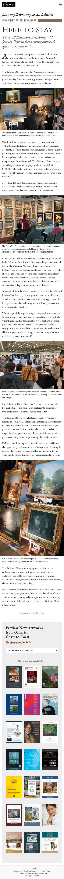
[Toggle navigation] (60, 4)
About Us (17, 871)
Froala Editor (38, 613)
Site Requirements (30, 871)
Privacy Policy (45, 871)
